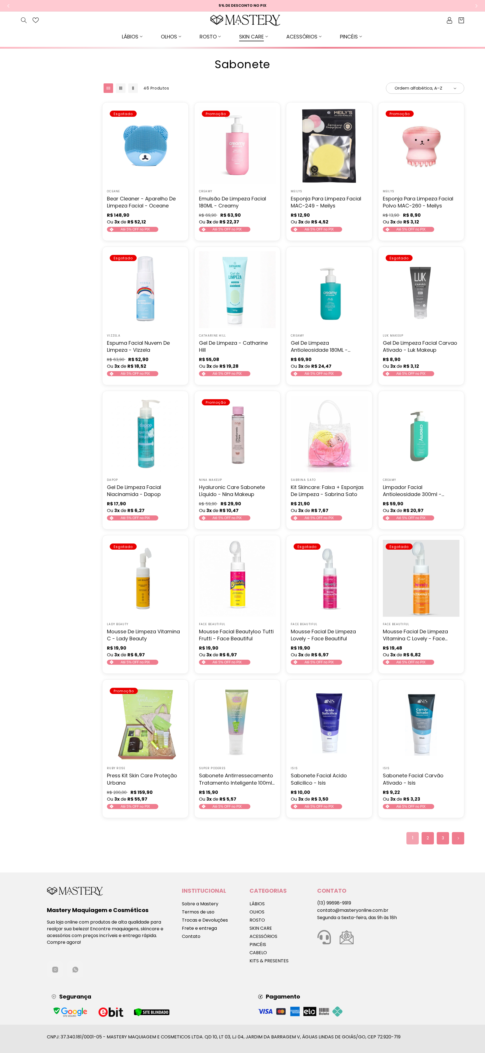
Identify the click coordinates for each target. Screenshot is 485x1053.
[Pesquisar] (24, 20)
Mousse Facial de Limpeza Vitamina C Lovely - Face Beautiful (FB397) (415, 635)
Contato (191, 936)
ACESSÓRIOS (263, 936)
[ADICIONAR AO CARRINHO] (270, 127)
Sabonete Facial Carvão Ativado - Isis (413, 779)
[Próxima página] (458, 838)
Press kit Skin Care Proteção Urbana (142, 779)
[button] (132, 36)
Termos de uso (198, 912)
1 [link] (412, 838)
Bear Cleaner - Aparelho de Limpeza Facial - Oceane (141, 202)
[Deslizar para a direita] (476, 6)
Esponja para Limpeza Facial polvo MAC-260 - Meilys (418, 202)
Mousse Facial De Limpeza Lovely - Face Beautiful (323, 635)
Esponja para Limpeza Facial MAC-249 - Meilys (326, 202)
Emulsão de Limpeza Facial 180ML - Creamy (232, 202)
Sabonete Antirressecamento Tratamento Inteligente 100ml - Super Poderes (236, 779)
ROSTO (257, 920)
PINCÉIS (258, 944)
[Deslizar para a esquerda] (8, 6)
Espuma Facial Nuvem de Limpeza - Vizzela (138, 346)
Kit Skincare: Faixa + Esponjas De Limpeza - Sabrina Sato (327, 491)
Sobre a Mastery (200, 904)
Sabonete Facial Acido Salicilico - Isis (319, 779)
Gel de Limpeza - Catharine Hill (233, 346)
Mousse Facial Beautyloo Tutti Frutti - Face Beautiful (236, 635)
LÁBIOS (257, 904)
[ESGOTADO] (178, 127)
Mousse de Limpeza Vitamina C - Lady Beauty (143, 635)
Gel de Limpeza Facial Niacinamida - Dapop (134, 491)
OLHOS (257, 912)
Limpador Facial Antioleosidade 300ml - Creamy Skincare (412, 491)
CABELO (258, 952)
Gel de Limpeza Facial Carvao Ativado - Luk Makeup (420, 346)
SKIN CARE (261, 928)
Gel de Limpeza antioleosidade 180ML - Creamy (319, 346)
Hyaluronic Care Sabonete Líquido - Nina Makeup (232, 491)
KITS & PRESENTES (269, 961)
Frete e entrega (199, 928)
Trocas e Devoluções (205, 920)
